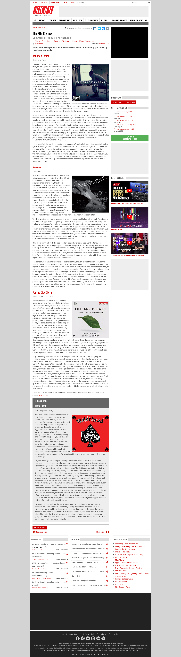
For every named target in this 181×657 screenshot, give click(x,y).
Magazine (64, 20)
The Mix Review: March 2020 (123, 120)
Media (74, 41)
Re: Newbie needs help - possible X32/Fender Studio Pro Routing (49, 544)
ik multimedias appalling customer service (89, 553)
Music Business (138, 20)
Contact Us (73, 634)
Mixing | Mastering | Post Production (130, 546)
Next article (100, 532)
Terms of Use (113, 634)
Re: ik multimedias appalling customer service (49, 554)
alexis (34, 585)
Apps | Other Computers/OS (126, 562)
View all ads (117, 102)
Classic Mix (41, 400)
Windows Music (121, 557)
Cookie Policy (84, 634)
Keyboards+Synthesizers (125, 549)
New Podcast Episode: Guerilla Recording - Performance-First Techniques (89, 558)
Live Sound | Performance (39, 550)
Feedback (119, 584)
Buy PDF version (39, 527)
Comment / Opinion (61, 41)
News (42, 20)
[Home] (43, 10)
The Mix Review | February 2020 (125, 125)
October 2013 (104, 44)
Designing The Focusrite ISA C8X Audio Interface (127, 203)
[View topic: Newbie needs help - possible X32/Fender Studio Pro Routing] (107, 562)
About (65, 634)
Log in (34, 2)
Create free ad (130, 102)
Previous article (42, 532)
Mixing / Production (42, 41)
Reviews (77, 20)
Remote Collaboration (124, 579)
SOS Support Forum (123, 587)
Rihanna (37, 167)
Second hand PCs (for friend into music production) (89, 549)
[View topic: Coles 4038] (107, 576)
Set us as (79, 28)
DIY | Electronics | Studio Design (41, 578)
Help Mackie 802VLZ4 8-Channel (84, 567)
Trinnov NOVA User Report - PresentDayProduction (127, 255)
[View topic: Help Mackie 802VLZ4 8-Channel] (107, 567)
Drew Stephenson (38, 547)
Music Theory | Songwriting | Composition (132, 573)
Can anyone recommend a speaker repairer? (89, 571)
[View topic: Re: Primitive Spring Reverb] (67, 573)
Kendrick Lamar (41, 55)
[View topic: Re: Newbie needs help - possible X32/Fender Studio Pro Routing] (67, 544)
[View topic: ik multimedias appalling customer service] (107, 553)
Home (35, 20)
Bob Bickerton (37, 566)
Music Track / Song (87, 41)
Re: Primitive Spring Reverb (42, 573)
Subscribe (55, 2)
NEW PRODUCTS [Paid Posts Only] (129, 554)
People (105, 20)
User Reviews (120, 576)
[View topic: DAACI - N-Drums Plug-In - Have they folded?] (67, 563)
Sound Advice (119, 20)
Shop (65, 2)
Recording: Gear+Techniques (40, 559)
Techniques (91, 20)
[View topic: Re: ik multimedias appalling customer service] (67, 554)
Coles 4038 (76, 576)
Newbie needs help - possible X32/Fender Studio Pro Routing (89, 562)
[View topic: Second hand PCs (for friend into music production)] (107, 549)
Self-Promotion (121, 581)
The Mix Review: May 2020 (123, 112)
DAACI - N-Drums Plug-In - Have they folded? (49, 563)
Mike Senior (39, 44)
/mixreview (43, 395)
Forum (52, 20)
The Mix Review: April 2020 (123, 116)
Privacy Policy (101, 634)
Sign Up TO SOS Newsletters (130, 138)
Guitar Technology (122, 552)
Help (72, 2)
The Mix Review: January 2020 (124, 129)
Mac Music (119, 560)
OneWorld (35, 557)
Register (44, 2)
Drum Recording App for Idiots (84, 581)
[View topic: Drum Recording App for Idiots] (107, 581)
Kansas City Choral (42, 292)
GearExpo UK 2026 (117, 229)
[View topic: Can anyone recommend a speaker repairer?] (107, 571)
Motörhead (40, 405)
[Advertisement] (129, 159)
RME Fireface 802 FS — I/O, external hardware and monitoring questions (89, 585)
